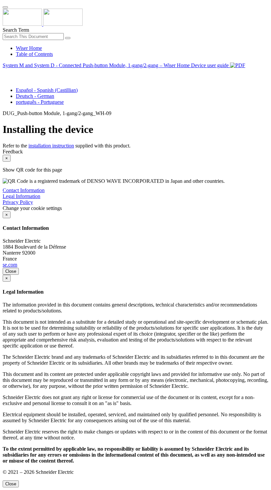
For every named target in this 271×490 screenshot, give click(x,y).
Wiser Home (29, 48)
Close (10, 271)
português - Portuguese (40, 102)
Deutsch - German (35, 96)
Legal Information (21, 196)
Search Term (16, 30)
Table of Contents (34, 54)
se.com (10, 264)
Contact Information (24, 190)
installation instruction (51, 145)
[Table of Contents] (5, 73)
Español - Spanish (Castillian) (47, 90)
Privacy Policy (18, 202)
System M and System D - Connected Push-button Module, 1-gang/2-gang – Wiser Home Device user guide (116, 65)
